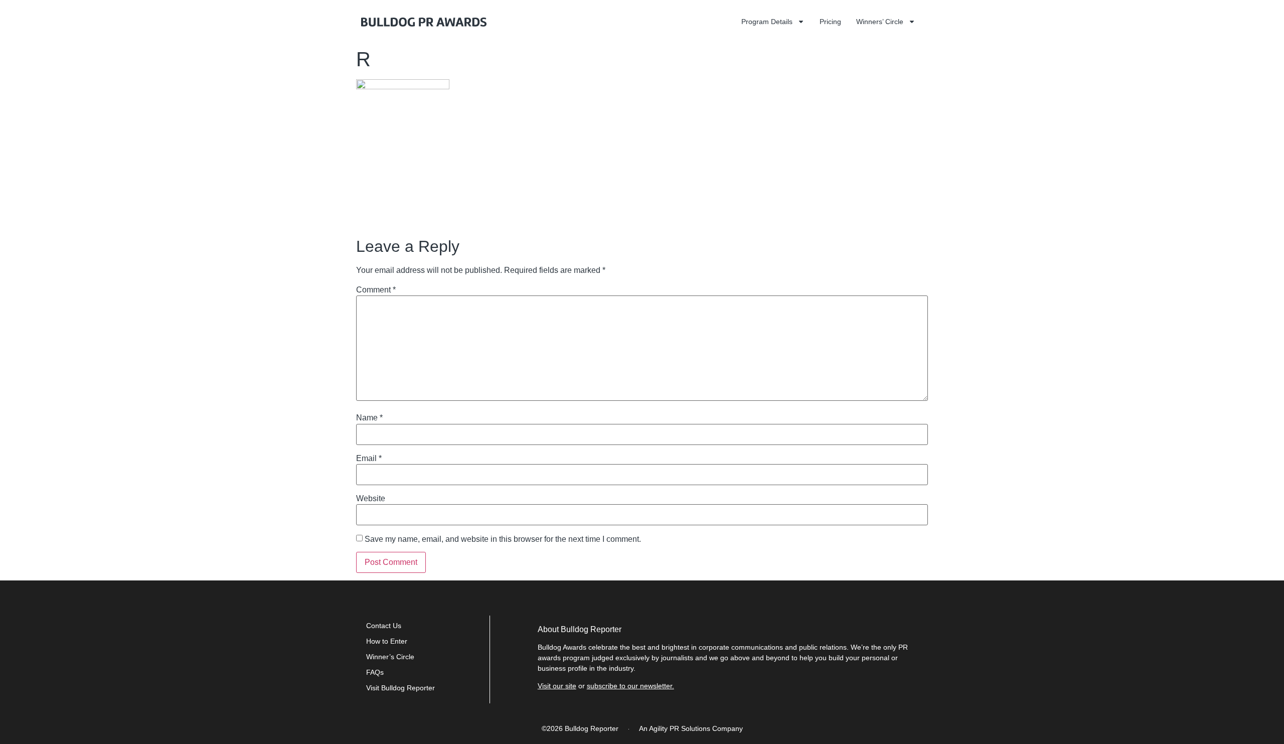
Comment (376, 290)
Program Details (766, 22)
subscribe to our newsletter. (630, 686)
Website (370, 499)
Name (369, 418)
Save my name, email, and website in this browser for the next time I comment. (503, 539)
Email (369, 459)
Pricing (830, 22)
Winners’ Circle (879, 22)
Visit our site (557, 686)
